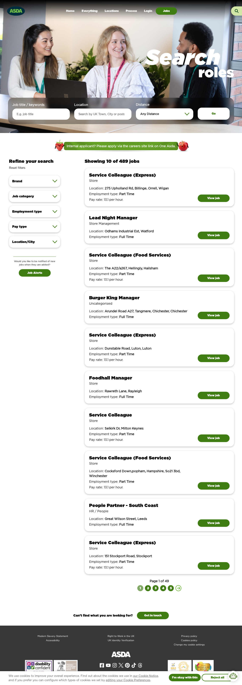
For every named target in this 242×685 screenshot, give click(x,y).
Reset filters (17, 168)
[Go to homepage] (16, 10)
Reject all (217, 677)
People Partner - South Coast (123, 505)
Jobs (166, 11)
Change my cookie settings (189, 644)
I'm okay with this (185, 677)
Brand (17, 181)
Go (214, 113)
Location (81, 105)
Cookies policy (189, 640)
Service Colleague (110, 415)
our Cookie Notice (145, 676)
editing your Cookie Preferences (128, 680)
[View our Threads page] (140, 665)
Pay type (19, 226)
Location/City (23, 242)
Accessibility (53, 640)
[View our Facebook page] (101, 665)
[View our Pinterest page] (127, 665)
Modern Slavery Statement (53, 636)
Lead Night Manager (113, 217)
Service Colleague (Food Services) (130, 255)
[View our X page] (121, 665)
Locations (112, 11)
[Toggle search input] (236, 11)
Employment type (27, 211)
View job (213, 198)
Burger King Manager (114, 297)
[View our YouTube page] (108, 665)
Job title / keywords (28, 105)
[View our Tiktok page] (133, 665)
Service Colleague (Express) (122, 175)
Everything (90, 11)
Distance (143, 104)
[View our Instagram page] (114, 665)
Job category (23, 196)
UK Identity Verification (121, 640)
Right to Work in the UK (121, 636)
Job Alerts (34, 272)
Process (131, 11)
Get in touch (153, 615)
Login (148, 11)
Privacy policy (189, 636)
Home (70, 11)
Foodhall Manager (110, 378)
